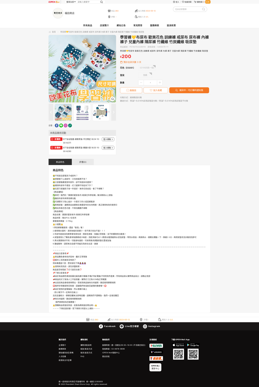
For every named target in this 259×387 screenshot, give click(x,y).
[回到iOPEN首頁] (54, 2)
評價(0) (82, 162)
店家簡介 (104, 25)
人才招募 (62, 356)
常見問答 (137, 25)
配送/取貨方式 (86, 349)
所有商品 (87, 25)
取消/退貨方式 (86, 353)
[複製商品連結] (70, 125)
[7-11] (156, 347)
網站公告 (121, 25)
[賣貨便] (156, 360)
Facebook (110, 326)
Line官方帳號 (131, 326)
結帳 (208, 2)
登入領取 (107, 139)
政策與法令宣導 (65, 360)
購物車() (201, 2)
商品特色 (60, 162)
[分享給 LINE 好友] (61, 125)
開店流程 (106, 356)
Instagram (154, 326)
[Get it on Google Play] (193, 351)
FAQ (82, 356)
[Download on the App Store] (178, 351)
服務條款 (154, 25)
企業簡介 (62, 345)
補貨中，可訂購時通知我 (191, 90)
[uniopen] (156, 353)
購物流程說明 (86, 345)
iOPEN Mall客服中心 (111, 353)
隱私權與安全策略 (66, 353)
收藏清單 (188, 2)
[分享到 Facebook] (57, 125)
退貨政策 (171, 25)
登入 (177, 2)
